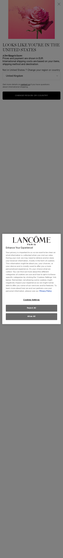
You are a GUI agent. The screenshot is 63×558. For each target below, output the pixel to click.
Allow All (31, 316)
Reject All (31, 308)
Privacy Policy (45, 291)
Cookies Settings (31, 300)
